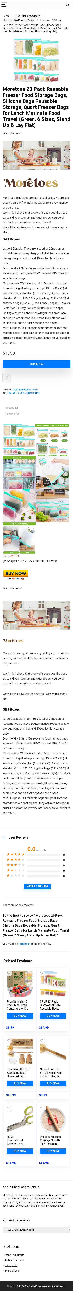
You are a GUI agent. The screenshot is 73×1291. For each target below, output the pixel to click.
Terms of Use (12, 1270)
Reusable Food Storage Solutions (24, 393)
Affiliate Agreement (14, 1254)
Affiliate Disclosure (14, 1260)
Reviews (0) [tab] (12, 413)
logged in (25, 943)
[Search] (67, 5)
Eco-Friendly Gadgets (28, 16)
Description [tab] (12, 407)
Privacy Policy (11, 1265)
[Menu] (4, 5)
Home (6, 16)
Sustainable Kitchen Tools (19, 20)
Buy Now (36, 364)
